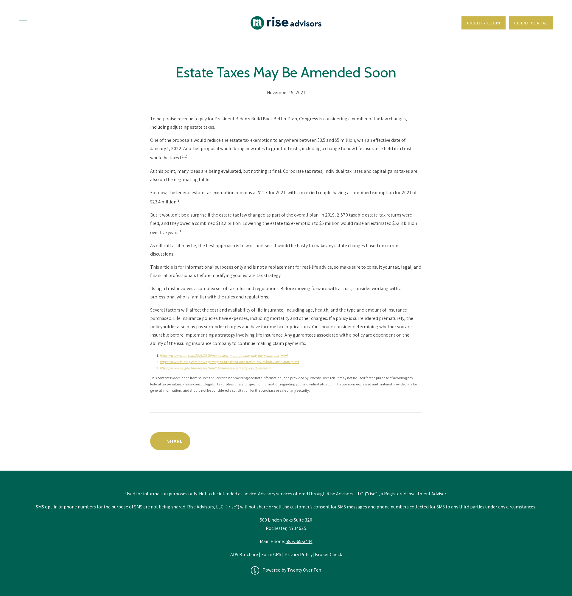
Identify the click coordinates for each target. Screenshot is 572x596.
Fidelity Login (483, 23)
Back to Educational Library (376, 441)
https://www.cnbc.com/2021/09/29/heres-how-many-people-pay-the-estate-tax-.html (223, 355)
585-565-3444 (299, 541)
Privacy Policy (299, 554)
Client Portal (531, 23)
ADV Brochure (244, 554)
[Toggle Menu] (23, 23)
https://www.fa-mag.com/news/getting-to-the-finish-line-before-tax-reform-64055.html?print (229, 362)
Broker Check (328, 554)
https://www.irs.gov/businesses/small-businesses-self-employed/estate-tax (216, 368)
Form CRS (271, 554)
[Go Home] (286, 23)
